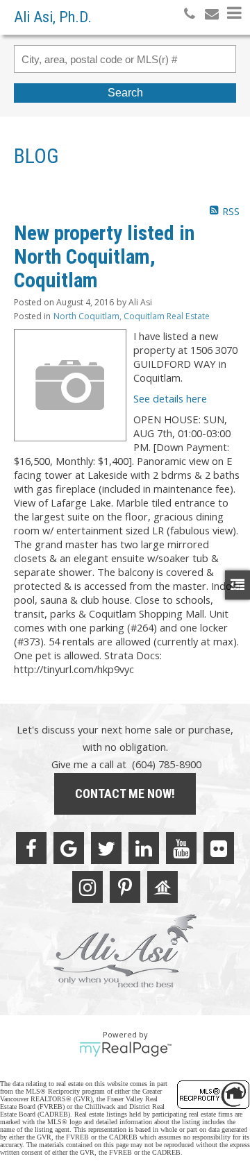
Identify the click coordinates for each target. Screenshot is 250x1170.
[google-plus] (68, 848)
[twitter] (106, 848)
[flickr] (218, 848)
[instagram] (87, 887)
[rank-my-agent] (162, 887)
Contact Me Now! (125, 793)
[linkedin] (143, 848)
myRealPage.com (125, 1049)
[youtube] (181, 848)
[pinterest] (125, 887)
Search (125, 93)
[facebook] (31, 848)
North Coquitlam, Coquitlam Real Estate (131, 316)
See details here (170, 398)
